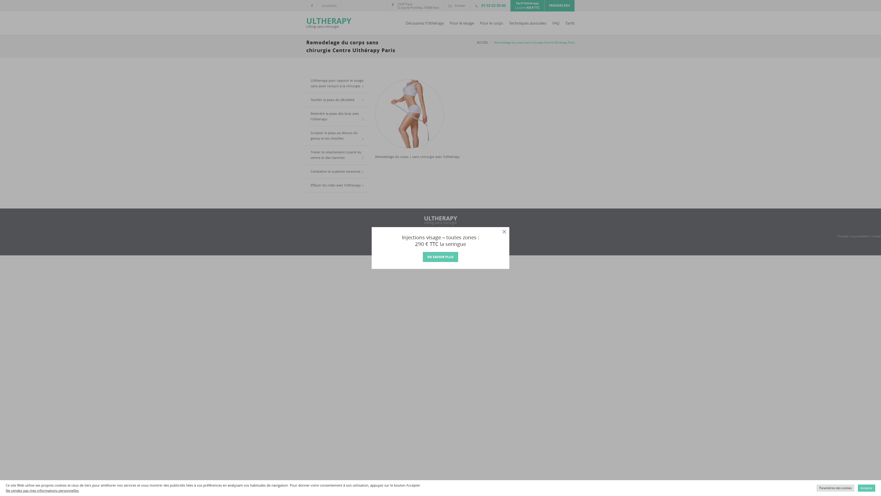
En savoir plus (440, 257)
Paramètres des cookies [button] (835, 488)
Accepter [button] (867, 488)
